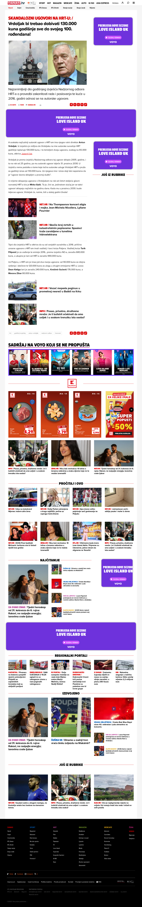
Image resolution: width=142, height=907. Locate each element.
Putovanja (82, 852)
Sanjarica (131, 838)
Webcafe (68, 3)
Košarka (32, 845)
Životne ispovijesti (84, 862)
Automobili (82, 865)
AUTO (83, 3)
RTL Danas (43, 8)
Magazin (57, 3)
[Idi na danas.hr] (16, 3)
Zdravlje (81, 858)
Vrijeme (92, 8)
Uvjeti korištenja (33, 882)
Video (131, 831)
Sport (42, 3)
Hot (49, 3)
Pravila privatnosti (60, 882)
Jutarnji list (26, 153)
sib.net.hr (47, 892)
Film (54, 834)
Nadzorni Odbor (46, 333)
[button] (11, 352)
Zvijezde (55, 831)
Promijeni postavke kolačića (84, 882)
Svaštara (106, 852)
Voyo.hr (24, 892)
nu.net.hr (124, 892)
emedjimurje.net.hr (35, 892)
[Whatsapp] (78, 104)
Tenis (31, 848)
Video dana (107, 858)
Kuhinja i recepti (84, 838)
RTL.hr (9, 892)
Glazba (55, 838)
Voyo (54, 862)
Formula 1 (32, 858)
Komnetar (107, 841)
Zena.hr (16, 892)
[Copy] (85, 104)
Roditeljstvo (82, 855)
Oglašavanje (21, 882)
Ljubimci (81, 845)
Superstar (56, 852)
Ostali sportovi (34, 852)
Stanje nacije (67, 8)
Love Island (56, 848)
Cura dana (107, 834)
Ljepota (81, 841)
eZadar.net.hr (113, 892)
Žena (76, 3)
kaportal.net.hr (57, 892)
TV (54, 845)
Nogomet (32, 831)
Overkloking (107, 845)
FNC (31, 855)
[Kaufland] (71, 383)
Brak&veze (82, 831)
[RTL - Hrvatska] (121, 881)
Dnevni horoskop (109, 838)
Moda (80, 848)
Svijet (19, 8)
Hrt (10, 333)
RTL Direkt (55, 8)
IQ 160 (91, 3)
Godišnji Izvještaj (20, 333)
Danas (10, 827)
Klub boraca (33, 838)
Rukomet (32, 834)
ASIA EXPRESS (102, 3)
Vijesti (10, 8)
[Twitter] (74, 104)
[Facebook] (71, 104)
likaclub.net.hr (33, 894)
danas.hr (32, 105)
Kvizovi (106, 855)
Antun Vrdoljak (33, 333)
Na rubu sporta (34, 841)
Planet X (106, 848)
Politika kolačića (46, 882)
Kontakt (70, 882)
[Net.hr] (130, 881)
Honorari (58, 333)
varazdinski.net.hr (70, 892)
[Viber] (82, 104)
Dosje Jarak (81, 8)
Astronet (106, 831)
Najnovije (132, 835)
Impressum (11, 882)
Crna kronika (30, 8)
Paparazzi (56, 841)
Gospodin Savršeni (58, 855)
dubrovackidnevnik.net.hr (98, 892)
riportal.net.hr (83, 892)
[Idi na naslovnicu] (32, 5)
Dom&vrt (81, 834)
